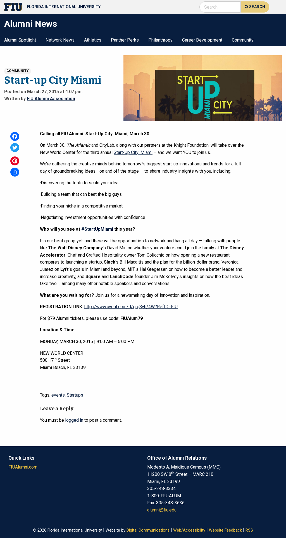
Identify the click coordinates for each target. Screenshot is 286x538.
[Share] (14, 172)
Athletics (92, 40)
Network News (60, 40)
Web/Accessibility (189, 530)
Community (243, 40)
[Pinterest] (14, 161)
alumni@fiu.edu (162, 510)
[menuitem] (20, 39)
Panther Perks (125, 40)
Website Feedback (225, 530)
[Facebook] (14, 136)
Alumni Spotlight (20, 40)
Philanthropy (160, 40)
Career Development (202, 40)
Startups (75, 395)
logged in (74, 420)
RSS (249, 530)
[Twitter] (14, 147)
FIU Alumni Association (51, 98)
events (58, 395)
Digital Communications (148, 530)
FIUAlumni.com (22, 467)
